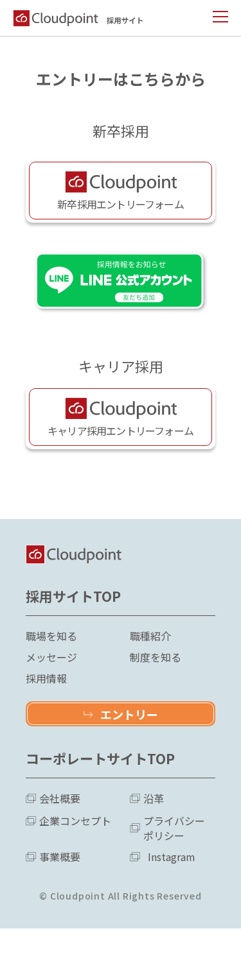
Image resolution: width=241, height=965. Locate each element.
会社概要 (59, 798)
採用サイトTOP (73, 596)
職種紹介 (150, 636)
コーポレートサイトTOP (100, 758)
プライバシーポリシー (174, 828)
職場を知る (51, 636)
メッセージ (51, 657)
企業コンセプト (75, 821)
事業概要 (59, 857)
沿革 (153, 798)
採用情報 (46, 678)
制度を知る (155, 657)
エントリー (129, 714)
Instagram (171, 857)
